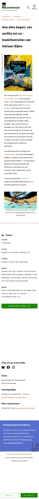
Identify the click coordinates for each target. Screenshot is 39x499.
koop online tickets (18, 306)
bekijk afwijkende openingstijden (14, 397)
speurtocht (24, 178)
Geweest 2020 (8, 19)
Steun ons (8, 495)
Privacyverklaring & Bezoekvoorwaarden (19, 454)
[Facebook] (9, 368)
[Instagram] (14, 368)
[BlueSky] (4, 368)
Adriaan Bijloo (9, 154)
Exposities (6, 16)
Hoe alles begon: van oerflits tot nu (18, 97)
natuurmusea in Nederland (25, 408)
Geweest (17, 16)
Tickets (29, 495)
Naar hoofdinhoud (7, 1)
